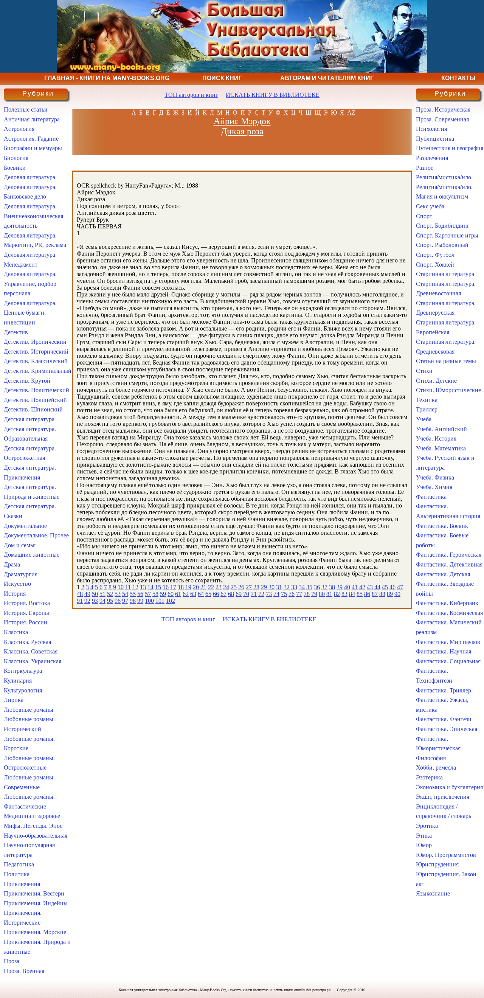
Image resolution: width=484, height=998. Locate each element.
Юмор (424, 845)
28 (256, 587)
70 (246, 594)
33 (294, 587)
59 (163, 594)
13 (143, 587)
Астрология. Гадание (31, 138)
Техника (426, 400)
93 (95, 601)
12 (135, 587)
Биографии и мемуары (33, 148)
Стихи (424, 371)
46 (392, 587)
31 (279, 587)
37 (324, 587)
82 (337, 594)
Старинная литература (445, 274)
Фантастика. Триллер (443, 690)
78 (307, 594)
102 (170, 601)
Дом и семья (20, 545)
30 (271, 587)
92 (87, 601)
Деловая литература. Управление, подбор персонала (30, 283)
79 (314, 594)
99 (140, 601)
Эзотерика (429, 777)
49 (87, 594)
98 (133, 601)
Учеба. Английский (441, 429)
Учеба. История (436, 438)
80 (322, 594)
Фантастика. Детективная (449, 564)
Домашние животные (31, 554)
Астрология (19, 129)
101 (159, 601)
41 (355, 587)
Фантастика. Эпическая (446, 729)
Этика (424, 835)
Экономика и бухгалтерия (449, 787)
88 (382, 594)
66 (216, 594)
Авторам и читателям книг (327, 78)
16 (166, 587)
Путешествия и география (449, 148)
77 (299, 594)
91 (80, 601)
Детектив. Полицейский (35, 400)
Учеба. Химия (434, 487)
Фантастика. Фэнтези (444, 719)
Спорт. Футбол (435, 254)
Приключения (22, 884)
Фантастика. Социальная (448, 661)
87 (375, 594)
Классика (16, 632)
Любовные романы (28, 709)
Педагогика (19, 864)
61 (178, 594)
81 (329, 594)
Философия (431, 758)
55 (133, 594)
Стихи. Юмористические (448, 390)
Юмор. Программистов (446, 855)
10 (121, 587)
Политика (16, 874)
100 (149, 601)
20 (196, 587)
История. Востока (27, 603)
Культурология (23, 690)
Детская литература (29, 419)
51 (102, 594)
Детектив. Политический (36, 390)
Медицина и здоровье (32, 816)
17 (173, 587)
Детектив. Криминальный (37, 371)
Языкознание (433, 893)
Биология (16, 158)
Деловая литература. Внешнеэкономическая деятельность (33, 216)
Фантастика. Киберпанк (447, 603)
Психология (431, 129)
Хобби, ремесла (436, 767)
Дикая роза (242, 131)
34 (302, 587)
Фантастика (431, 497)
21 (203, 587)
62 (186, 594)
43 (370, 587)
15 (158, 587)
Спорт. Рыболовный (442, 245)
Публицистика (435, 138)
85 (360, 594)
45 (385, 587)
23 (219, 587)
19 (188, 587)
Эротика (427, 826)
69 (239, 594)
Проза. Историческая (443, 109)
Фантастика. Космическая (449, 613)
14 (150, 587)
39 (340, 587)
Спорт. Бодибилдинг (443, 225)
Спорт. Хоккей (435, 264)
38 (332, 587)
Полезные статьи (26, 109)
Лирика (13, 700)
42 (362, 587)
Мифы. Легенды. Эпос (33, 826)
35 (309, 587)
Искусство (17, 583)
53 (118, 594)
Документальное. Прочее (36, 535)
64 (201, 594)
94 (102, 601)
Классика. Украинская (32, 661)
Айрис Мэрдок (242, 121)
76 (292, 594)
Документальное (25, 526)
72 (261, 594)
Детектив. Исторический (36, 351)
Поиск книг (222, 78)
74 (276, 594)
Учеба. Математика (441, 448)
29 (264, 587)
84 (352, 594)
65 (208, 594)
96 (118, 601)
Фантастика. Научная (443, 651)
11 (128, 587)
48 (80, 594)
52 (110, 594)
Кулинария (18, 680)
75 (284, 594)
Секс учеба (430, 206)
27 (249, 587)
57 (148, 594)
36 (317, 587)
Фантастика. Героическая (448, 554)
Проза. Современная (442, 119)
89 (390, 594)
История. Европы (26, 613)
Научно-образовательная (35, 835)
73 (269, 594)
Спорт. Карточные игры (447, 235)
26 (241, 587)
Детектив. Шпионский (33, 409)
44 (377, 587)
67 (223, 594)
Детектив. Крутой (27, 380)
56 (140, 594)
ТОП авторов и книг (191, 95)
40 (347, 587)
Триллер (426, 409)
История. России (25, 622)
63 (193, 594)
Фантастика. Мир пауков (448, 642)
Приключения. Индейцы (36, 903)
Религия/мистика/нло (443, 177)
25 (234, 587)
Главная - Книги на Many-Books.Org (106, 78)
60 (171, 594)
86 (367, 594)
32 (287, 587)
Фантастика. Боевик (442, 526)
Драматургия (20, 574)
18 (181, 587)
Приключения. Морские (35, 932)
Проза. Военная (24, 971)
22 (211, 587)
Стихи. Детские (436, 380)
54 (125, 594)
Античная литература (32, 119)
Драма (12, 564)
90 (397, 594)
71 (254, 594)
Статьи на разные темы (446, 361)
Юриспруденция (437, 864)
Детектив (16, 332)
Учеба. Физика (435, 477)
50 (95, 594)
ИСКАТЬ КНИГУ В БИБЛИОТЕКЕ (273, 95)
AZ (351, 112)
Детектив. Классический (36, 361)
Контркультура (23, 670)
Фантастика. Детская (443, 574)
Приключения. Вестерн (34, 893)
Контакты (458, 78)
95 (110, 601)
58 (155, 594)
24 (226, 587)
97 (125, 601)
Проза (11, 961)
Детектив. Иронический (35, 341)
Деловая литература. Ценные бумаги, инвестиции (30, 313)
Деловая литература (29, 177)
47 (400, 587)
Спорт (424, 216)
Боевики (15, 168)
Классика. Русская (27, 642)
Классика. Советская (30, 651)
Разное (424, 168)
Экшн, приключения (442, 796)
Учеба (423, 419)
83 (344, 594)
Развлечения (432, 158)
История (15, 593)
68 (231, 594)
